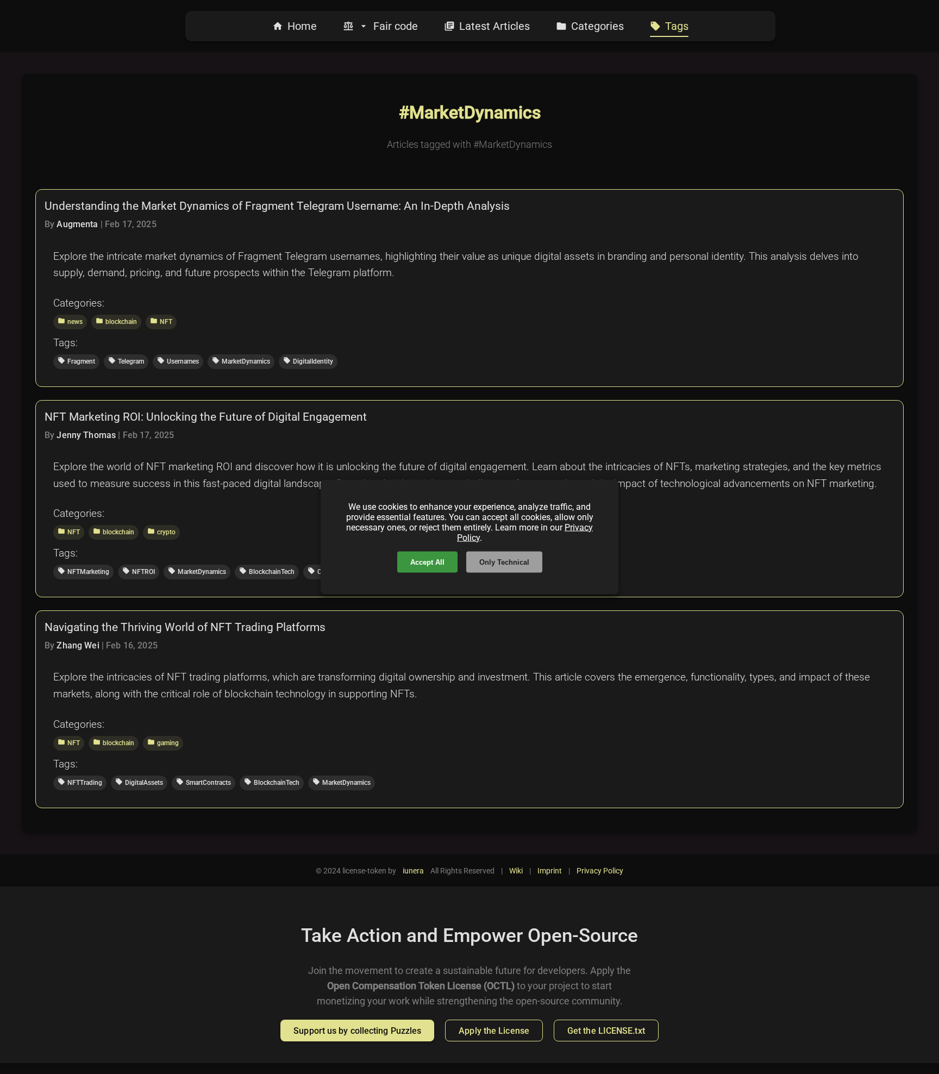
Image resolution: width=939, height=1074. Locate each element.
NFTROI (138, 571)
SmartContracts (203, 782)
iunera (413, 870)
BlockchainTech (267, 571)
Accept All (427, 562)
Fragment (76, 361)
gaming (163, 742)
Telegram (126, 361)
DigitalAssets (139, 782)
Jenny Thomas (86, 435)
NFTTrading (80, 782)
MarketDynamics (241, 361)
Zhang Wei (78, 645)
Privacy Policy (600, 870)
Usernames (178, 361)
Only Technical (504, 562)
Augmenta (77, 224)
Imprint (549, 870)
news (70, 321)
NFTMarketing (83, 571)
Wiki (516, 870)
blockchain (116, 321)
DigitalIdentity (308, 361)
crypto (161, 531)
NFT (161, 321)
